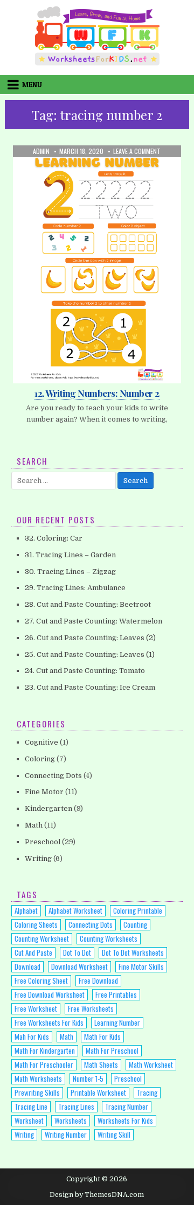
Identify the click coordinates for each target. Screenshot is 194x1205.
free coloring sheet (41, 980)
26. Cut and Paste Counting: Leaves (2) (90, 638)
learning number (117, 1022)
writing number (66, 1134)
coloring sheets (36, 924)
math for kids (102, 1036)
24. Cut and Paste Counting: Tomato (85, 671)
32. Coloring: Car (53, 538)
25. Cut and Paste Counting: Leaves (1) (90, 654)
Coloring (40, 759)
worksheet (29, 1120)
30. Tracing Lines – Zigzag (70, 572)
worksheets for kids (125, 1120)
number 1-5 (88, 1078)
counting (135, 924)
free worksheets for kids (49, 1022)
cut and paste (33, 952)
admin (41, 151)
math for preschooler (44, 1064)
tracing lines (76, 1106)
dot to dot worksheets (133, 952)
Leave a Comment (137, 151)
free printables (116, 994)
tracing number (126, 1106)
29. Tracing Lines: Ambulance (75, 588)
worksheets (70, 1120)
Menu (32, 84)
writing (24, 1134)
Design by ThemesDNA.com (97, 1195)
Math (59, 171)
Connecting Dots (53, 776)
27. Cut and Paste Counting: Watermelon (93, 621)
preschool (128, 1078)
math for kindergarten (45, 1050)
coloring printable (137, 910)
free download (98, 980)
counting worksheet (42, 938)
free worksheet (36, 1008)
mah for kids (32, 1036)
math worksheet (151, 1064)
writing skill (114, 1134)
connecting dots (90, 924)
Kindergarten (48, 808)
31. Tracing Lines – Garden (70, 555)
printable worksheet (98, 1092)
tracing (147, 1092)
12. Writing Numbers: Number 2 (97, 393)
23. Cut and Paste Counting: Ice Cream (90, 687)
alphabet (26, 910)
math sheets (101, 1064)
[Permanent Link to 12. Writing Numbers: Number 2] (97, 264)
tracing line (31, 1106)
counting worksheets (108, 938)
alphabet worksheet (75, 910)
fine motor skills (141, 966)
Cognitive (41, 742)
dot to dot (77, 952)
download (27, 966)
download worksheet (79, 966)
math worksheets (38, 1078)
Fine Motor (44, 792)
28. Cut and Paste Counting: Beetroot (88, 604)
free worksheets (91, 1008)
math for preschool (112, 1050)
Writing (130, 171)
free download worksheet (50, 994)
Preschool (92, 171)
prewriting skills (37, 1092)
